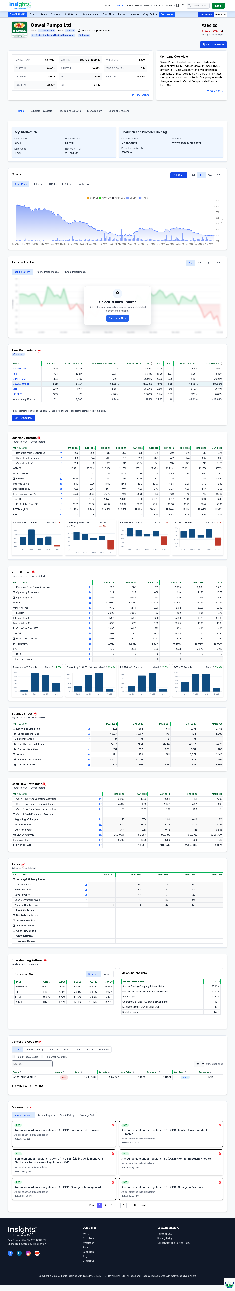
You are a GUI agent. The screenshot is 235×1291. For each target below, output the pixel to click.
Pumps (85, 35)
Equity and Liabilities (28, 728)
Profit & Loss (71, 14)
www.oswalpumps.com (96, 30)
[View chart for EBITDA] (61, 478)
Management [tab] (94, 111)
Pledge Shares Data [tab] (70, 111)
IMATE (86, 1233)
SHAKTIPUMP (20, 378)
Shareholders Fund (28, 733)
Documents (167, 14)
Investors (134, 14)
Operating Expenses (27, 458)
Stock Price (20, 184)
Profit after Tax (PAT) (27, 638)
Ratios (121, 14)
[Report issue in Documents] (30, 1108)
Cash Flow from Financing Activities (36, 809)
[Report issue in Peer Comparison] (39, 351)
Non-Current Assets (29, 759)
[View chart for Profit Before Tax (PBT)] (61, 494)
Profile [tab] (20, 111)
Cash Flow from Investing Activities (36, 804)
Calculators (88, 1251)
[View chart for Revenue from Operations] (61, 453)
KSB (15, 373)
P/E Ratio (37, 184)
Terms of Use (164, 1233)
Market (107, 5)
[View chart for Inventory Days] (86, 890)
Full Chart (178, 175)
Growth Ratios (24, 935)
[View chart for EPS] (61, 514)
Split (78, 1049)
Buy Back (104, 1049)
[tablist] (117, 112)
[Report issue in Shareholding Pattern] (45, 960)
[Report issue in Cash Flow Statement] (44, 784)
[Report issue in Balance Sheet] (35, 714)
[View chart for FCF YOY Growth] (100, 845)
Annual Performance (75, 271)
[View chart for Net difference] (100, 824)
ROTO (16, 389)
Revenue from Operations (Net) (33, 587)
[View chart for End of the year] (100, 830)
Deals (17, 1049)
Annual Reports (46, 1115)
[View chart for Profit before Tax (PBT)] (90, 628)
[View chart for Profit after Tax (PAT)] (90, 638)
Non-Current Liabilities (31, 744)
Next (143, 1205)
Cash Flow (108, 14)
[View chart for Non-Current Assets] (89, 759)
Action (58, 1072)
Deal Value (152, 1072)
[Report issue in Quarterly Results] (39, 438)
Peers (44, 14)
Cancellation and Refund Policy (173, 1242)
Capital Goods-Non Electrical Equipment (54, 35)
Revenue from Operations (30, 452)
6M (193, 175)
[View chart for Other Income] (61, 473)
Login (218, 5)
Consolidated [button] (206, 14)
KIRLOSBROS (19, 368)
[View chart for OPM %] (61, 468)
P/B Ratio (67, 184)
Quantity (102, 1072)
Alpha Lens (133, 5)
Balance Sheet (90, 14)
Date (77, 1072)
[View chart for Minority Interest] (89, 739)
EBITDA (20, 478)
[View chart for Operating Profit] (61, 463)
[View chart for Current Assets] (89, 765)
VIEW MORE (213, 91)
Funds (16, 1072)
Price (85, 1247)
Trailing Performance (47, 271)
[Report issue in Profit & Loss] (33, 572)
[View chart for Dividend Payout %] (90, 659)
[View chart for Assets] (89, 754)
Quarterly (93, 974)
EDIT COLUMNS (23, 418)
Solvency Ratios (25, 920)
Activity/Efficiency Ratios (30, 879)
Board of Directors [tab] (119, 111)
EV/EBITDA (83, 184)
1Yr (201, 175)
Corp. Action (150, 14)
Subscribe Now (117, 318)
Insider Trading (34, 1049)
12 (135, 1205)
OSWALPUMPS (18, 14)
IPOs (146, 5)
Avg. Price (126, 1072)
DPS (18, 654)
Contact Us (88, 1260)
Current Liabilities (28, 749)
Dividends (53, 1049)
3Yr (210, 175)
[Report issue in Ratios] (23, 865)
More (169, 5)
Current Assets (26, 764)
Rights (90, 1049)
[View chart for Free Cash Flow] (100, 840)
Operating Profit (25, 463)
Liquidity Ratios (25, 910)
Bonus (67, 1049)
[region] (117, 384)
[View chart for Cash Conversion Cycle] (86, 900)
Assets (20, 754)
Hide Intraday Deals (27, 1056)
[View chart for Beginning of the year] (100, 819)
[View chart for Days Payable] (86, 895)
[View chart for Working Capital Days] (86, 905)
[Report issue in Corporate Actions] (40, 1042)
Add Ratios (142, 94)
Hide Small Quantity (56, 1056)
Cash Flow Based (26, 930)
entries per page (214, 1064)
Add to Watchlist (215, 44)
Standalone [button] (220, 14)
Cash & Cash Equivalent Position (34, 814)
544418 (70, 30)
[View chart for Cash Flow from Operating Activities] (100, 799)
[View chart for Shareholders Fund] (89, 734)
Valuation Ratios (25, 925)
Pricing (158, 5)
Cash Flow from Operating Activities (36, 798)
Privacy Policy (164, 1238)
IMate (119, 5)
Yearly (107, 974)
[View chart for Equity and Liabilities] (89, 729)
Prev (91, 1205)
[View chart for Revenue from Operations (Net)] (90, 587)
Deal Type (178, 1072)
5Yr (219, 175)
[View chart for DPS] (90, 654)
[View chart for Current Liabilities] (89, 749)
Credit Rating (67, 1115)
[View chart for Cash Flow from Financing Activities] (100, 809)
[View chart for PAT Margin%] (61, 509)
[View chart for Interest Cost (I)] (61, 484)
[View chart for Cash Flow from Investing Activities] (100, 804)
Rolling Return (22, 271)
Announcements (23, 1115)
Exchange (204, 1072)
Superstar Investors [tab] (41, 111)
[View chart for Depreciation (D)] (61, 489)
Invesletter (88, 1242)
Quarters (56, 14)
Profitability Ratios (27, 915)
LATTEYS (17, 394)
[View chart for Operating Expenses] (61, 458)
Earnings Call (87, 1115)
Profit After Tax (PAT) (27, 504)
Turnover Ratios (25, 941)
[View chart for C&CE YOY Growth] (100, 835)
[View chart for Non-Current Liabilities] (89, 744)
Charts (33, 14)
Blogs (86, 1256)
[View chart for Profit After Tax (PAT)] (61, 504)
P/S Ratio (52, 184)
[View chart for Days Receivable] (86, 884)
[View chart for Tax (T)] (61, 499)
